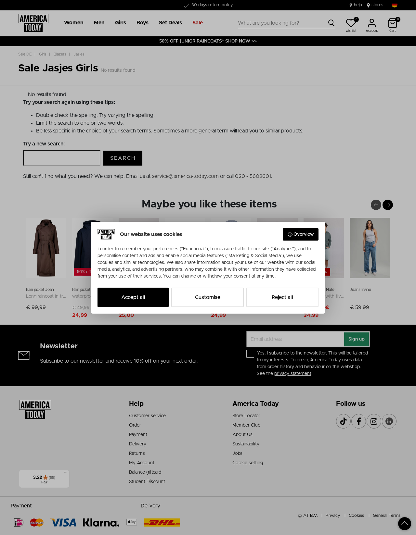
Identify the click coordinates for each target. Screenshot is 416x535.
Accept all (133, 297)
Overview (303, 234)
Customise (207, 297)
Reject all (282, 297)
